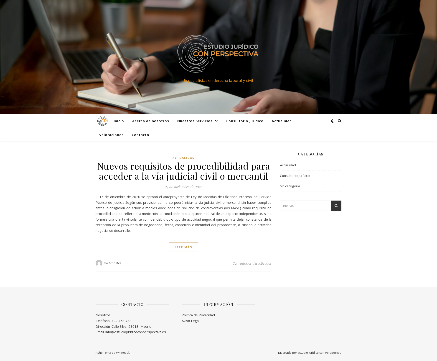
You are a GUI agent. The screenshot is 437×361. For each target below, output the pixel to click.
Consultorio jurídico (245, 121)
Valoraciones (111, 134)
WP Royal (122, 353)
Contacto (140, 134)
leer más (183, 247)
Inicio (119, 121)
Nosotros (103, 315)
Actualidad (282, 121)
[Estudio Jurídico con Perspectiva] (218, 53)
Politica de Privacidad (198, 315)
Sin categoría (290, 186)
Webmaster (113, 263)
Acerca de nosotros (150, 121)
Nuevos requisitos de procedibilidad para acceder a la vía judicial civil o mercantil (183, 171)
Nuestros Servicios (195, 121)
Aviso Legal (190, 320)
